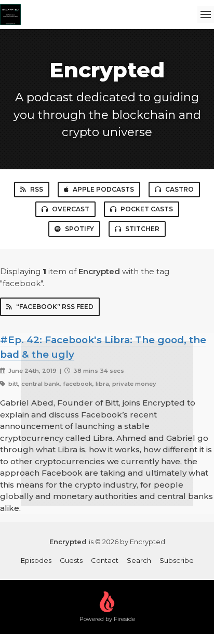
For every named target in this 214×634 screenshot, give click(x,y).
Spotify (79, 229)
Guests (71, 560)
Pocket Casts (147, 209)
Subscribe (176, 560)
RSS (36, 189)
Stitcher (142, 229)
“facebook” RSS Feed (54, 307)
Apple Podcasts (103, 189)
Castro (179, 189)
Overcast (70, 209)
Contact (104, 560)
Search (139, 560)
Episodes (36, 560)
